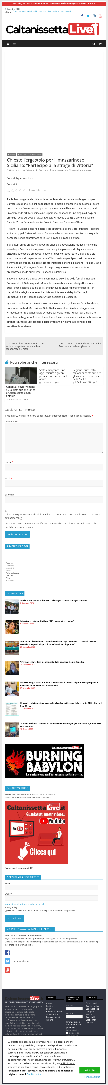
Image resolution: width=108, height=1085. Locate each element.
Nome (9, 462)
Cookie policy (34, 1074)
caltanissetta (57, 170)
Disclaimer (91, 1019)
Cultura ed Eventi (54, 1011)
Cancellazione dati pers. (92, 1010)
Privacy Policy (11, 907)
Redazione (30, 170)
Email (8, 478)
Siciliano (81, 170)
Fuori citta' (22, 155)
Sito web (9, 494)
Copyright (90, 1017)
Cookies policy (92, 1006)
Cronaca (11, 155)
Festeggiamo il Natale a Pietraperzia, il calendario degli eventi (42, 12)
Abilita (90, 1070)
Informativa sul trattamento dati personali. (25, 904)
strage (88, 170)
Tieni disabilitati (92, 1076)
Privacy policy (92, 1003)
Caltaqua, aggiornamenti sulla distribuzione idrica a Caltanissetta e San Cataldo (20, 391)
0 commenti (43, 170)
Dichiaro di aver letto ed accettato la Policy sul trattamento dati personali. (42, 910)
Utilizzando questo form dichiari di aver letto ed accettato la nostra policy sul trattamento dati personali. (52, 516)
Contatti (89, 1022)
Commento (12, 421)
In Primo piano (35, 155)
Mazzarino (73, 170)
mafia (65, 170)
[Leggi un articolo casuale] (100, 44)
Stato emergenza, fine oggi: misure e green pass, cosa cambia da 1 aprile (53, 374)
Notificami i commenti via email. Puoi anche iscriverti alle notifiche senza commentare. (50, 525)
